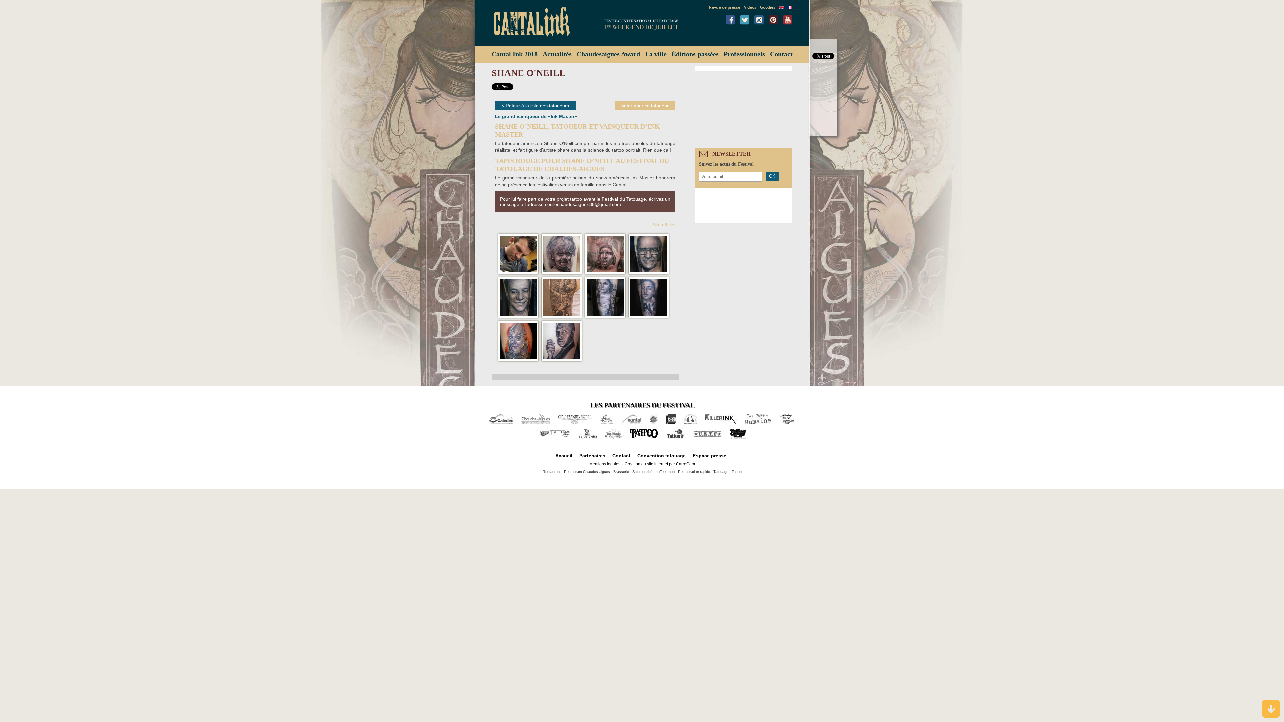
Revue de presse (724, 7)
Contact (781, 54)
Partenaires (592, 455)
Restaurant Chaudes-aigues (587, 472)
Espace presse (709, 455)
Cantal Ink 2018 (515, 54)
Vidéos (750, 7)
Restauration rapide (694, 472)
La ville (656, 54)
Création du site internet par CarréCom (660, 464)
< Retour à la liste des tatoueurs (535, 105)
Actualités (557, 54)
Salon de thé (642, 472)
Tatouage (720, 472)
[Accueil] (535, 23)
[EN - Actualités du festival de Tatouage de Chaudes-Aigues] (781, 7)
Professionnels (744, 54)
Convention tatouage (661, 455)
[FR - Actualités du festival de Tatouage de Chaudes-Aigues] (789, 7)
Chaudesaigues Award (608, 54)
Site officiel (664, 224)
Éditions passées (695, 54)
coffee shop (665, 472)
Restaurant (552, 472)
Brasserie (621, 472)
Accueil (563, 455)
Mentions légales (604, 464)
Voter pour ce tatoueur (645, 105)
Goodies (767, 7)
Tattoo (737, 472)
